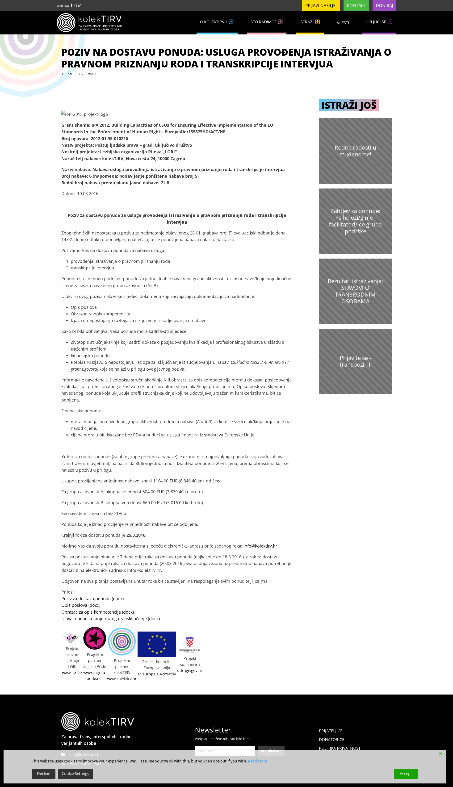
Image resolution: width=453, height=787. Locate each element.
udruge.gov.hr (189, 670)
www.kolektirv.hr (122, 678)
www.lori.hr (72, 672)
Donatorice (331, 739)
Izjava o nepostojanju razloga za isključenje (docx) (110, 618)
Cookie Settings (75, 773)
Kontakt (356, 5)
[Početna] (92, 22)
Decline (43, 773)
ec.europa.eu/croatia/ (157, 674)
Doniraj (384, 5)
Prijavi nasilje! (321, 5)
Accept (406, 773)
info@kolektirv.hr (260, 546)
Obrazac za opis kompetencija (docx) (97, 612)
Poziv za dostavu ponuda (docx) (92, 598)
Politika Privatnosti (340, 748)
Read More (257, 761)
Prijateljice (330, 730)
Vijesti (343, 22)
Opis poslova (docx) (80, 605)
